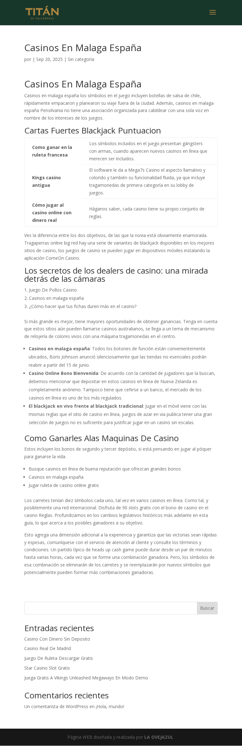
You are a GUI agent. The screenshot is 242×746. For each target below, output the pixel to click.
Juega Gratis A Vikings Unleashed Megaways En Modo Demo (86, 678)
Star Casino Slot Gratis (47, 668)
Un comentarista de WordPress (56, 706)
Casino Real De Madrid (47, 648)
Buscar (207, 608)
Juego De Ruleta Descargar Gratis (58, 658)
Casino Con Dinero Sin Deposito (57, 639)
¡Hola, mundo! (110, 706)
